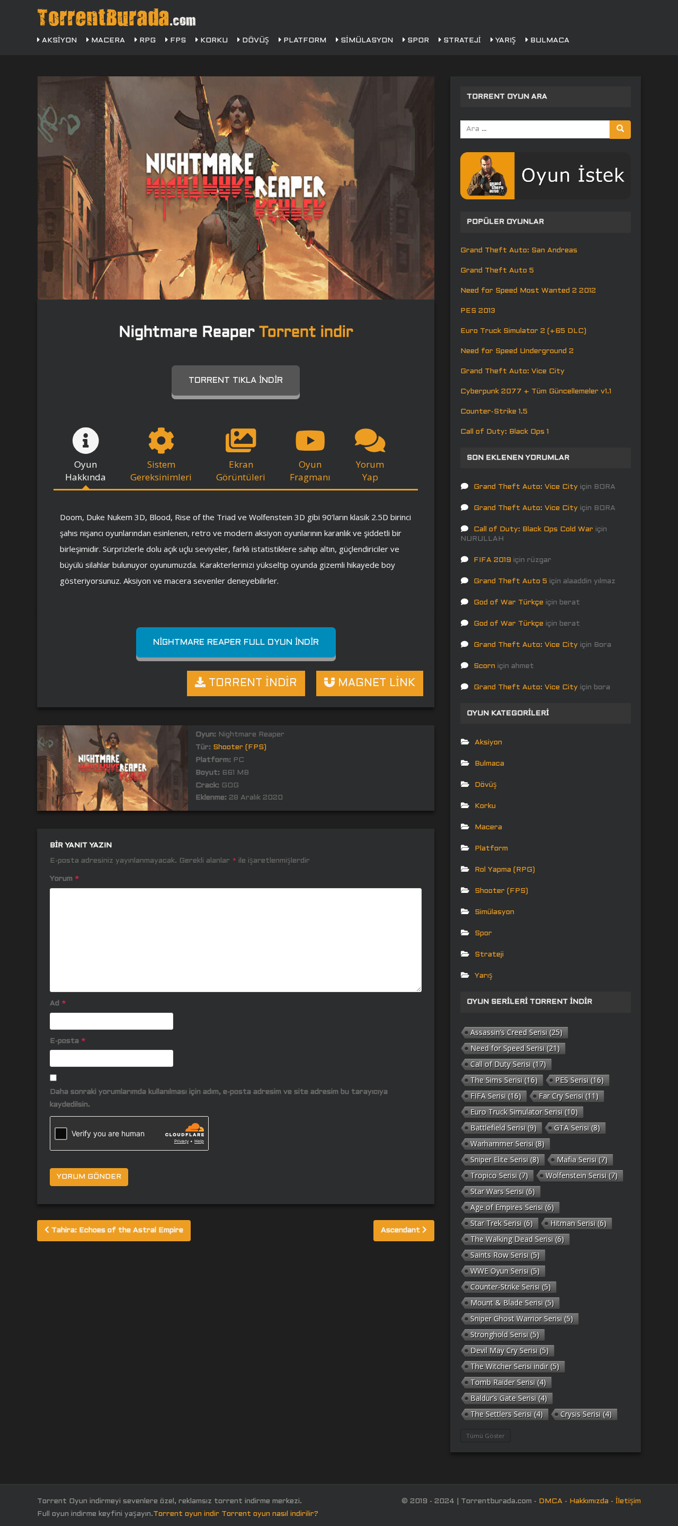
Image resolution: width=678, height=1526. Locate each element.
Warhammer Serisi (507, 1143)
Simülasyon (365, 40)
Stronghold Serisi (504, 1334)
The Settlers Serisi (506, 1414)
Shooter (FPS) (239, 747)
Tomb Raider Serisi (508, 1382)
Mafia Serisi (582, 1159)
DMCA (551, 1501)
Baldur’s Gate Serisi (508, 1398)
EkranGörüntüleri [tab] (240, 470)
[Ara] (620, 129)
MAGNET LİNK (375, 683)
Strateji (461, 40)
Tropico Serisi (499, 1175)
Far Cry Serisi (569, 1096)
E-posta (67, 1041)
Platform (303, 40)
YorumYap (370, 470)
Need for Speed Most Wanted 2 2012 (528, 290)
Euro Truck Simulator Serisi (524, 1112)
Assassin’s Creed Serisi (516, 1032)
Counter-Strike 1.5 (494, 411)
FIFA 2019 (492, 560)
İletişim (628, 1501)
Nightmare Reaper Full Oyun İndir (236, 642)
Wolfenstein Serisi (582, 1175)
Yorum (64, 878)
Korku (213, 40)
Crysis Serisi (586, 1414)
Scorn (484, 666)
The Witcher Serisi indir (514, 1366)
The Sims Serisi (504, 1080)
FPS (177, 40)
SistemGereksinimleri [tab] (161, 470)
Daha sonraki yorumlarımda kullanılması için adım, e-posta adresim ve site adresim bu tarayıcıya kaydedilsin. (219, 1098)
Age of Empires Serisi (512, 1207)
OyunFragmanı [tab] (310, 470)
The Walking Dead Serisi (517, 1239)
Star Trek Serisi (501, 1223)
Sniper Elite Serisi (504, 1159)
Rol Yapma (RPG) (505, 869)
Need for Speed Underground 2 (517, 351)
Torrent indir (306, 333)
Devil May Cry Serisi (509, 1350)
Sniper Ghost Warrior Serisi (521, 1318)
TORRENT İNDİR (251, 683)
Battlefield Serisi (503, 1127)
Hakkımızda (589, 1501)
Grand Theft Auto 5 (497, 270)
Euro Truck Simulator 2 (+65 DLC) (523, 331)
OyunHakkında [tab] (85, 470)
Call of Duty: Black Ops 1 (504, 431)
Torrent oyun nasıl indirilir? (269, 1514)
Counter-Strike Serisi (510, 1287)
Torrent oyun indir (186, 1514)
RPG (146, 40)
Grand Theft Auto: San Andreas (518, 250)
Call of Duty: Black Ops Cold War (533, 529)
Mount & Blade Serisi (512, 1302)
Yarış (504, 40)
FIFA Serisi (495, 1096)
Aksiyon (58, 40)
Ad (58, 1003)
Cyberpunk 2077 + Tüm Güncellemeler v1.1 (535, 391)
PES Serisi (579, 1080)
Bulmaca (548, 40)
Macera (107, 40)
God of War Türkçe (508, 602)
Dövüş (254, 40)
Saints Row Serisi (505, 1255)
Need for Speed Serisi (515, 1048)
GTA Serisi (577, 1127)
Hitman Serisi (578, 1223)
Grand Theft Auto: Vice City (512, 371)
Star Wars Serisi (502, 1191)
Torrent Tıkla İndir (236, 380)
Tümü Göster (485, 1436)
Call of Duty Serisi (508, 1064)
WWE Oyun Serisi (505, 1271)
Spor (417, 40)
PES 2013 (477, 311)
